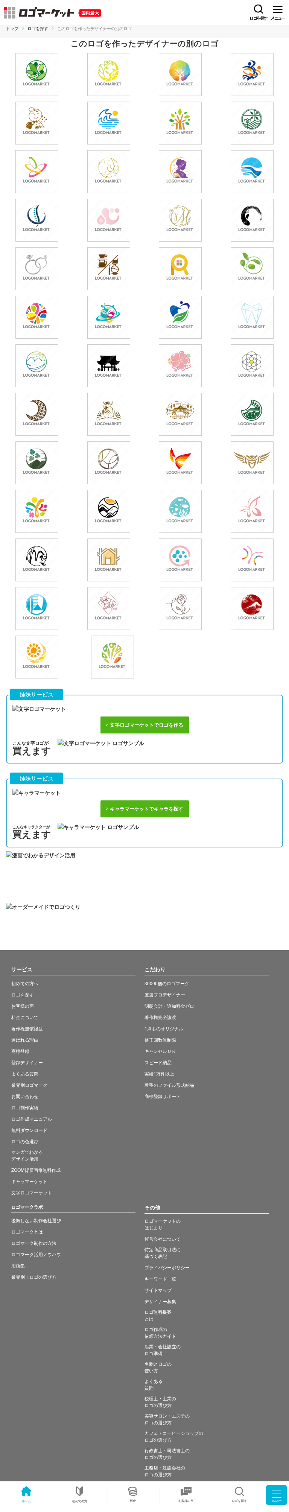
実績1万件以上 (159, 1073)
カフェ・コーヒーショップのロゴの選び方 (173, 1436)
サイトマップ (158, 1290)
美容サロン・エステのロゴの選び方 (167, 1418)
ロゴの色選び (24, 1141)
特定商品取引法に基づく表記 (162, 1252)
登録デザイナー (27, 1062)
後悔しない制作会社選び (36, 1220)
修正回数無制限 (160, 1039)
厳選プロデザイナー (164, 994)
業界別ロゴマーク (29, 1085)
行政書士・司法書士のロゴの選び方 (167, 1453)
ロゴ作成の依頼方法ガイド (160, 1332)
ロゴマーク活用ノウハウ (36, 1254)
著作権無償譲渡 (27, 1028)
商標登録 (20, 1051)
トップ (12, 28)
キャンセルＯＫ (160, 1051)
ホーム (26, 1501)
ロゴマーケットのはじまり (162, 1224)
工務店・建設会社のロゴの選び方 (164, 1470)
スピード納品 (158, 1062)
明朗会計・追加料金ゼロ (169, 1005)
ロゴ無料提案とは (158, 1315)
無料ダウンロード (29, 1130)
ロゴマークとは (27, 1231)
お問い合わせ (24, 1096)
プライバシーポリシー (167, 1267)
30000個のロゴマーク (166, 983)
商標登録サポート (162, 1096)
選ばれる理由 (24, 1039)
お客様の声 (185, 1500)
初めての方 (79, 1501)
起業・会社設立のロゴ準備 (162, 1349)
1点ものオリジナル (163, 1028)
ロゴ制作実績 (24, 1107)
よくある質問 (24, 1073)
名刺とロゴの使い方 (158, 1367)
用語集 (18, 1265)
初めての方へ (24, 983)
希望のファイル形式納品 (169, 1085)
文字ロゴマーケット (31, 1192)
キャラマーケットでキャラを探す (146, 809)
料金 (133, 1500)
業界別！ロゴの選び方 (33, 1276)
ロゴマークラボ (27, 1206)
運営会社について (162, 1238)
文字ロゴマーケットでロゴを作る (146, 725)
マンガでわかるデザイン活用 (27, 1155)
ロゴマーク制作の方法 (33, 1243)
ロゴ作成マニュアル (31, 1118)
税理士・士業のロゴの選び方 (160, 1401)
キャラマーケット (29, 1181)
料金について (24, 1017)
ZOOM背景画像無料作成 (36, 1170)
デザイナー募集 (160, 1301)
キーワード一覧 (160, 1278)
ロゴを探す (37, 28)
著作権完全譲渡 (160, 1017)
